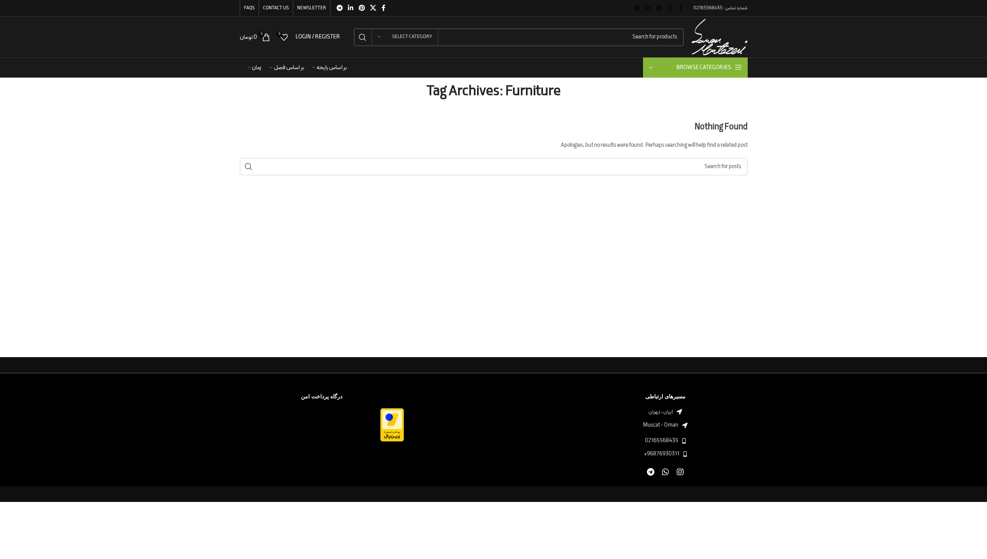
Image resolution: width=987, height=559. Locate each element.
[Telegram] (650, 472)
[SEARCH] (363, 37)
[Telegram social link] (637, 8)
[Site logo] (719, 37)
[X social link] (670, 8)
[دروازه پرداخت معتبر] (392, 424)
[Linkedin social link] (648, 8)
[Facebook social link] (681, 8)
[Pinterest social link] (659, 8)
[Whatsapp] (665, 472)
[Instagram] (680, 472)
